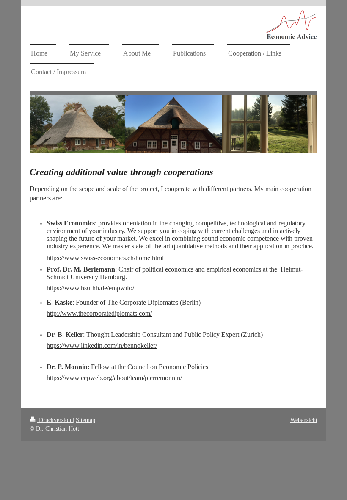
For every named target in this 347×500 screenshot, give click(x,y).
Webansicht (303, 420)
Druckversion (55, 420)
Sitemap (85, 420)
